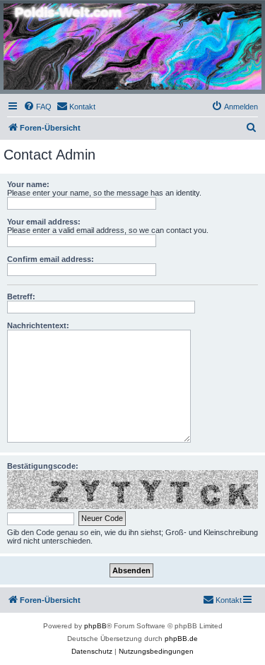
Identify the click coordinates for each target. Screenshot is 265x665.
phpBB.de (181, 638)
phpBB (95, 626)
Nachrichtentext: (38, 325)
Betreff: (21, 296)
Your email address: (44, 221)
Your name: (28, 184)
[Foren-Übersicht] (132, 47)
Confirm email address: (50, 259)
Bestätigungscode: (42, 466)
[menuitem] (37, 106)
